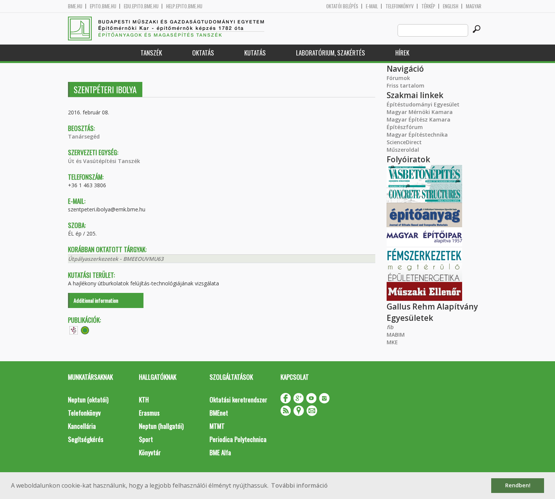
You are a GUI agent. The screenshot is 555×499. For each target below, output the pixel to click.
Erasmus (149, 412)
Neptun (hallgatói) (161, 426)
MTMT (217, 426)
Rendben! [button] (517, 485)
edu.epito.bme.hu (141, 6)
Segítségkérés (85, 439)
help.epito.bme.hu (184, 6)
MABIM (396, 334)
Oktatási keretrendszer (238, 399)
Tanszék (151, 52)
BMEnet (219, 412)
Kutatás (255, 52)
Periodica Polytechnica (238, 439)
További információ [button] (299, 485)
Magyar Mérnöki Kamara (420, 112)
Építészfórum (405, 127)
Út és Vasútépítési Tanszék (104, 161)
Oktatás (203, 52)
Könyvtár (150, 452)
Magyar (473, 6)
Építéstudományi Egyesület (423, 104)
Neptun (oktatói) (88, 399)
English (450, 6)
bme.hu (75, 6)
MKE (392, 342)
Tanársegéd (84, 136)
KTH (144, 399)
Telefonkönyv (399, 6)
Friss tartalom (405, 85)
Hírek (402, 52)
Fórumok (398, 78)
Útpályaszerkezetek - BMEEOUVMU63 (115, 258)
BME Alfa (220, 452)
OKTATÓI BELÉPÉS (342, 6)
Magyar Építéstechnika (417, 134)
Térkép (428, 6)
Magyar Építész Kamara (418, 119)
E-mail (372, 6)
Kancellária (82, 426)
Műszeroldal (403, 149)
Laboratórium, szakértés (330, 52)
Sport (146, 439)
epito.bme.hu (103, 6)
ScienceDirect (404, 142)
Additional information (96, 300)
